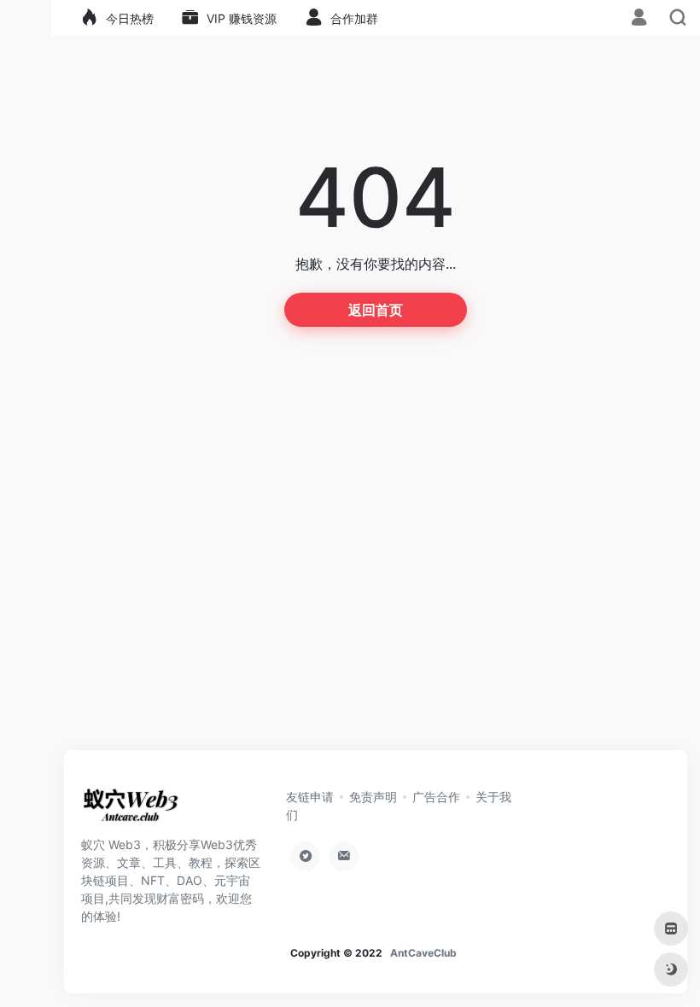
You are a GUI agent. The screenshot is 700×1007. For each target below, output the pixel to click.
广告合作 (436, 796)
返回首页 (375, 309)
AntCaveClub (423, 952)
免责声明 (373, 796)
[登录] (639, 19)
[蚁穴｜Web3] (130, 809)
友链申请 (310, 796)
